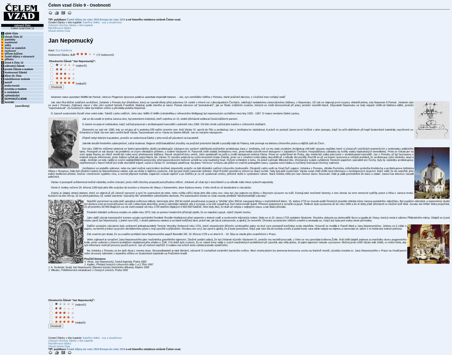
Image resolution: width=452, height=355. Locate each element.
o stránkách (12, 92)
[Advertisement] (127, 74)
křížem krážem (14, 53)
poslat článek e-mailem (19, 69)
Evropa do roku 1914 (112, 19)
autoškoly (22, 105)
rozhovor (10, 50)
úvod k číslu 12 (14, 62)
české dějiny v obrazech (19, 56)
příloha (9, 59)
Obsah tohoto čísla (59, 30)
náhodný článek (14, 65)
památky (10, 39)
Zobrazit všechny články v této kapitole (70, 25)
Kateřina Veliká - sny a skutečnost (102, 22)
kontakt (9, 102)
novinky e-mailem (16, 89)
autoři (8, 82)
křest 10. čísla (13, 75)
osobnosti (11, 42)
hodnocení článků (16, 72)
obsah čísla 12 (13, 36)
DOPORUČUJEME (16, 98)
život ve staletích (15, 48)
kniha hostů (12, 85)
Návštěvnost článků (59, 28)
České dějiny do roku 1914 (83, 19)
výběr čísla (11, 33)
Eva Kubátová (64, 50)
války (8, 45)
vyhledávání (12, 95)
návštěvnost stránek (17, 79)
